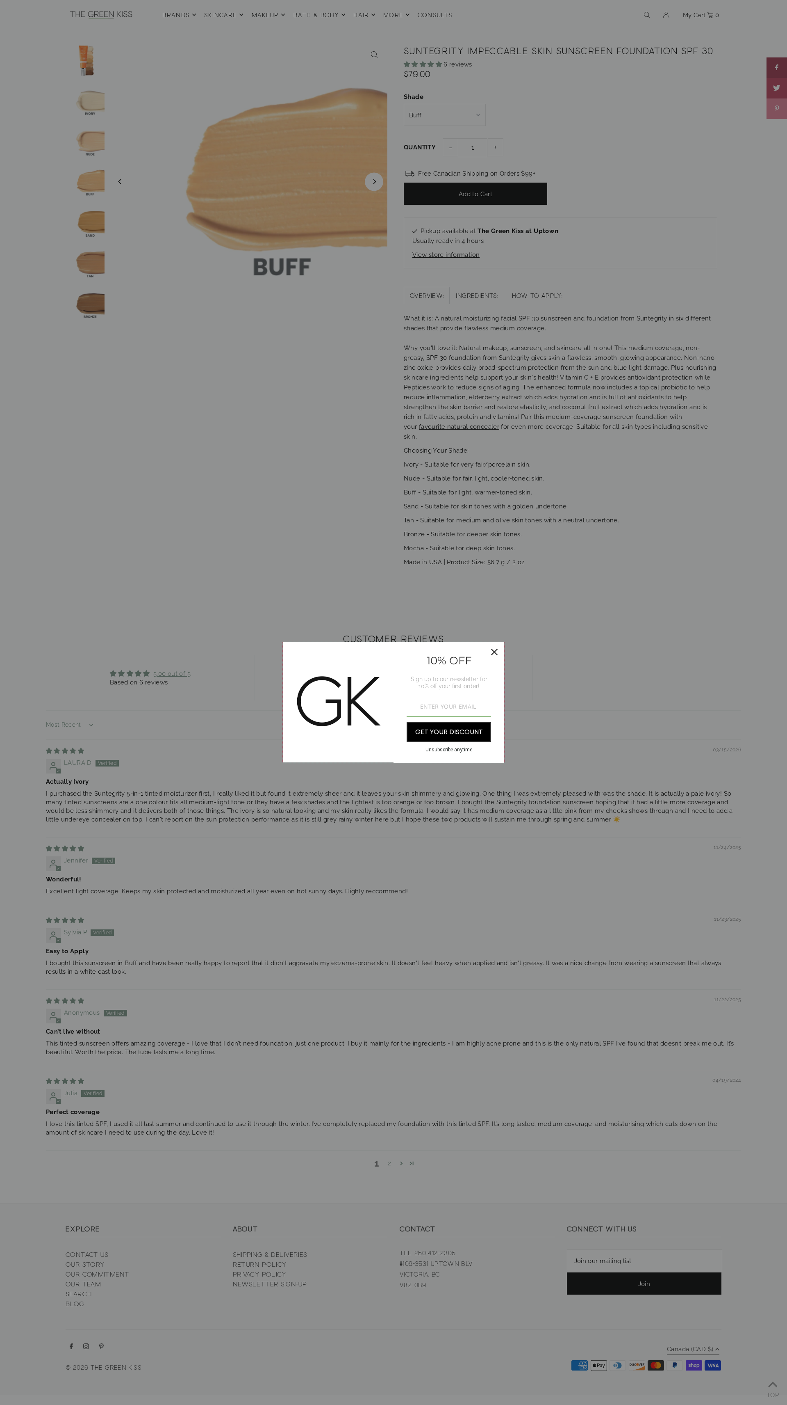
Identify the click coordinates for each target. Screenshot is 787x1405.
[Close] (494, 652)
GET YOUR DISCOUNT (449, 732)
